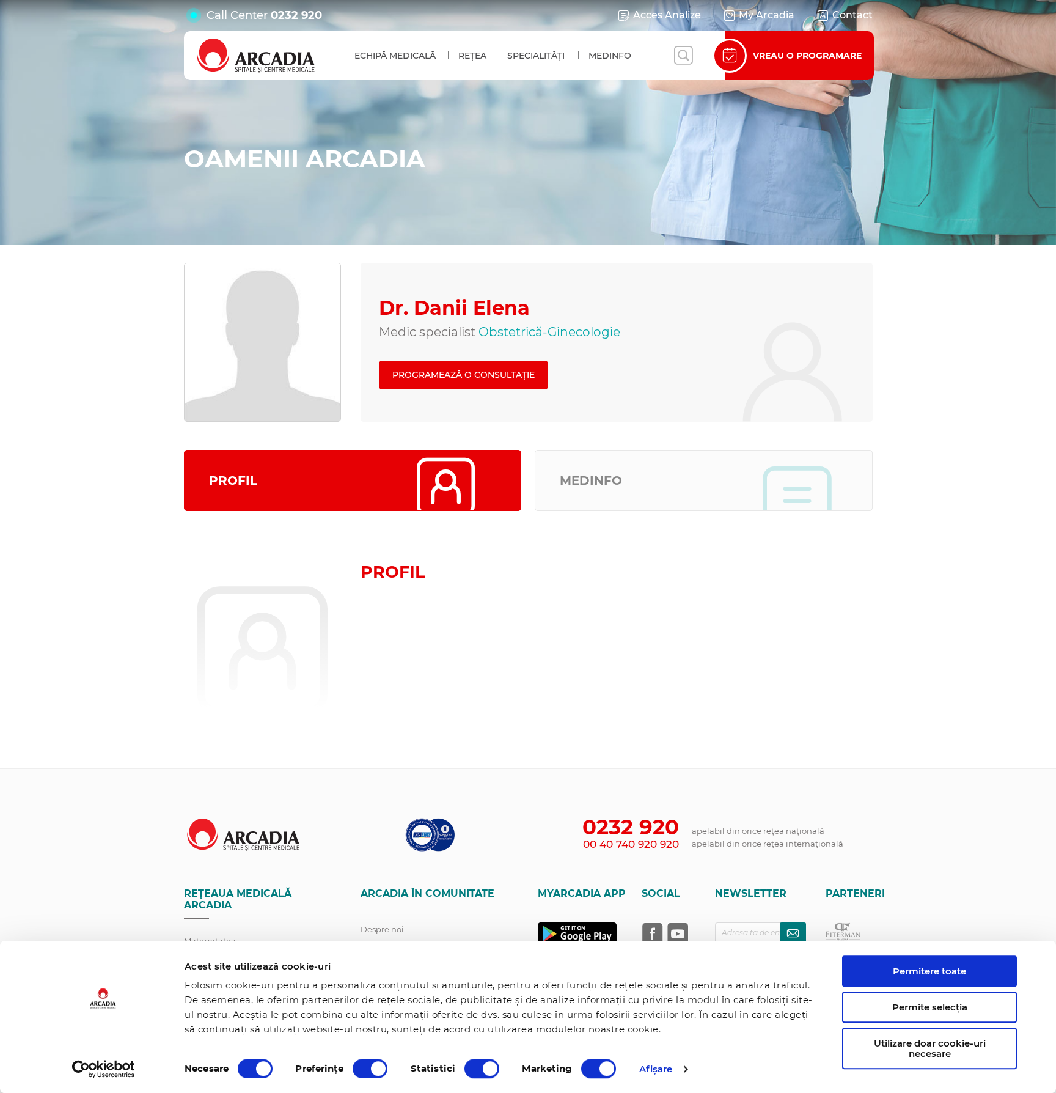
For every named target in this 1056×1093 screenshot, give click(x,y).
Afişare (656, 1069)
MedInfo (609, 55)
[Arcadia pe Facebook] (653, 933)
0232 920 (296, 15)
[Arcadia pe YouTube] (678, 933)
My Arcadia (766, 15)
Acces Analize (667, 15)
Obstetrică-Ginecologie (549, 332)
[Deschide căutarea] (683, 55)
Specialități (536, 55)
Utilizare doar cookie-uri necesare (930, 1048)
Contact (852, 15)
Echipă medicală (395, 55)
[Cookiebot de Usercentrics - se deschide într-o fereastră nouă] (103, 1069)
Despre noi (382, 929)
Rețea (472, 55)
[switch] (370, 1068)
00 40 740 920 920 (631, 844)
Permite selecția (929, 1007)
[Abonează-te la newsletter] (793, 933)
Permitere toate (929, 971)
